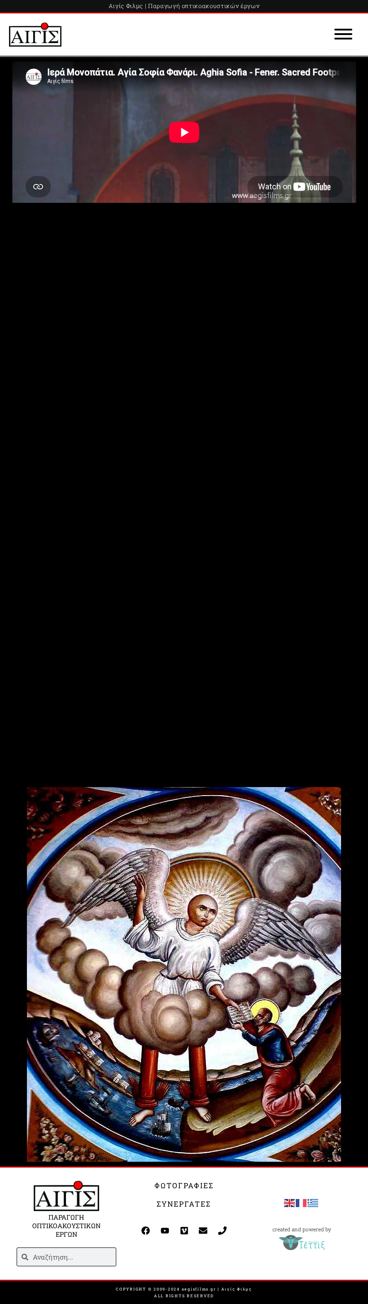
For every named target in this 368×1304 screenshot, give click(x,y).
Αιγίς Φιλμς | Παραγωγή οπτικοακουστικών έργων (184, 6)
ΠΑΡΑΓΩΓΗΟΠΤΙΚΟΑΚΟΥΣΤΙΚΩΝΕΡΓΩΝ (66, 1225)
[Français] (301, 1202)
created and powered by (301, 1229)
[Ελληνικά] (313, 1202)
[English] (290, 1202)
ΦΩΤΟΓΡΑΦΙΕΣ (184, 1185)
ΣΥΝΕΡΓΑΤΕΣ (184, 1203)
